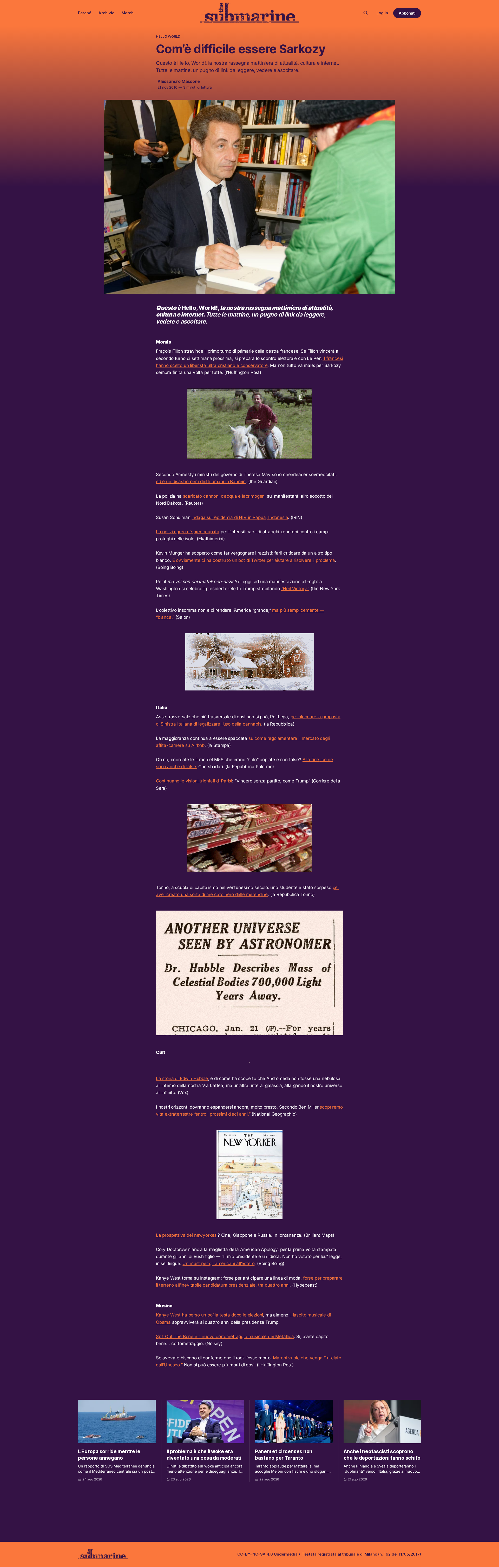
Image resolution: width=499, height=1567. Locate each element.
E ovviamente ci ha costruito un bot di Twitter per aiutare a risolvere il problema (253, 560)
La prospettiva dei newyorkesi (187, 1235)
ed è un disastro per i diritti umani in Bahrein (201, 481)
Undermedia (286, 1554)
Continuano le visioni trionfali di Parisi (194, 781)
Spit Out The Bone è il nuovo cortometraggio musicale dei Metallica (225, 1336)
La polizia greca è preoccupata (187, 531)
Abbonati (407, 13)
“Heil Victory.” (295, 588)
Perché (84, 12)
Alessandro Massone (178, 81)
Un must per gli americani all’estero (218, 1263)
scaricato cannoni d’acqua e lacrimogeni (224, 496)
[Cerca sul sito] (366, 13)
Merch (128, 12)
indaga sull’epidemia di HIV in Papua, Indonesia (240, 517)
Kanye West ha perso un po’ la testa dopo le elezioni (209, 1315)
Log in (382, 12)
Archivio (106, 12)
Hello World (168, 36)
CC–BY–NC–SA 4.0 (255, 1554)
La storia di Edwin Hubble (182, 1078)
